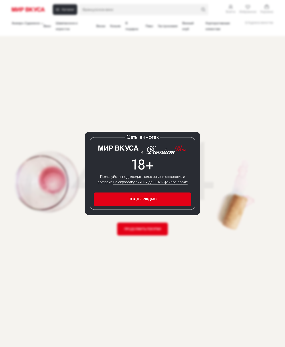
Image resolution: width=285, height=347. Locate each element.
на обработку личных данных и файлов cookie (150, 182)
